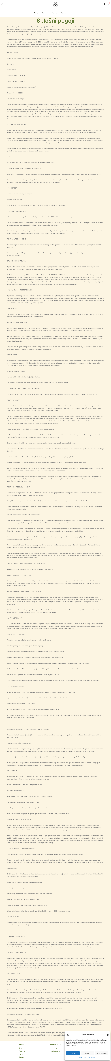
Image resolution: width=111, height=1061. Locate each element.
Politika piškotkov (83, 1057)
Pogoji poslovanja (55, 1051)
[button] (107, 1035)
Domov (36, 13)
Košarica (55, 13)
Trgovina (44, 13)
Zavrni (87, 1053)
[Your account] (104, 4)
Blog (21, 1054)
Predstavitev (65, 13)
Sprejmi (73, 1053)
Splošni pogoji (91, 1057)
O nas (55, 1048)
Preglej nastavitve (101, 1053)
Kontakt (74, 13)
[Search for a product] (2, 4)
